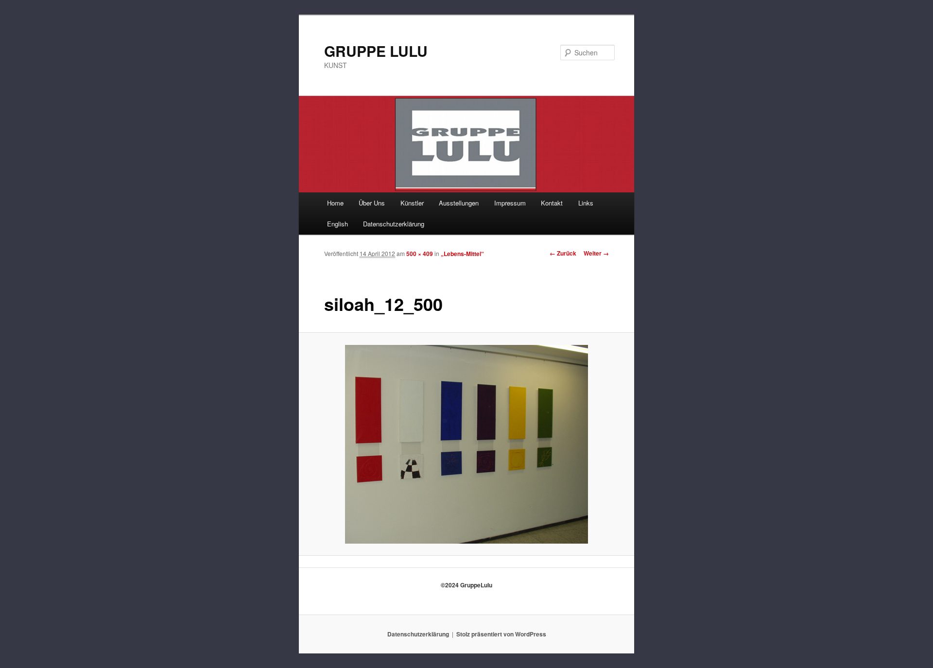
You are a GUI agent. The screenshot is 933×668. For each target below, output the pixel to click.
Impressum (510, 202)
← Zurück (563, 253)
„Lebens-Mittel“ (462, 253)
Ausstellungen (459, 202)
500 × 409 (419, 253)
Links (585, 202)
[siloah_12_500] (466, 444)
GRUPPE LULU (376, 50)
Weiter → (596, 253)
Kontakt (552, 202)
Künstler (412, 202)
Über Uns (372, 202)
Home (335, 202)
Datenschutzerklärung (393, 223)
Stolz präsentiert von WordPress (501, 634)
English (337, 223)
